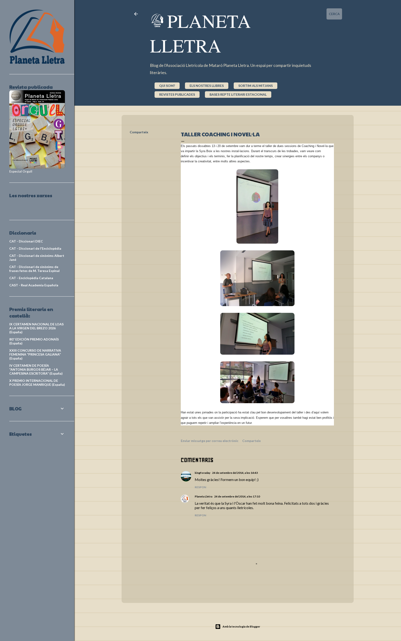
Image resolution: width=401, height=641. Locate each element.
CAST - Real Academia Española (33, 285)
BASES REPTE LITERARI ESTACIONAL (238, 94)
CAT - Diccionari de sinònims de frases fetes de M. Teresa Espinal (34, 269)
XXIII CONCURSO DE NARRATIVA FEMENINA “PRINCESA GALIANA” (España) (35, 354)
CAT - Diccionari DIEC (26, 241)
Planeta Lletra (200, 33)
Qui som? (167, 86)
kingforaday (202, 472)
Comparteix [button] (139, 132)
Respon (200, 487)
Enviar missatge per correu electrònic (209, 441)
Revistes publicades (177, 94)
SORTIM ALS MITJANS (255, 86)
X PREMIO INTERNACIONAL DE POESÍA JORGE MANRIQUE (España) (37, 382)
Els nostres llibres (207, 86)
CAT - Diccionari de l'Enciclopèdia (35, 248)
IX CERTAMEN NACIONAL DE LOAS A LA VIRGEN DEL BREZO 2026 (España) (36, 328)
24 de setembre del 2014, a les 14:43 (235, 472)
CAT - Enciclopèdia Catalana (31, 278)
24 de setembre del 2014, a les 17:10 (237, 496)
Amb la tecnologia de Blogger (241, 626)
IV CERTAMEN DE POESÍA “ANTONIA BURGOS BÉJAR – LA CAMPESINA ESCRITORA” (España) (36, 369)
